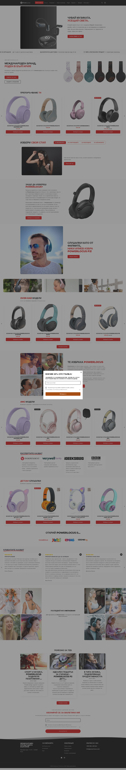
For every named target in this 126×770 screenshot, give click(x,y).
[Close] (81, 372)
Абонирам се (63, 394)
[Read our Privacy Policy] (80, 390)
